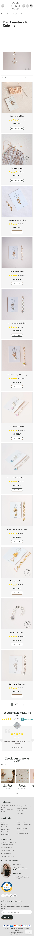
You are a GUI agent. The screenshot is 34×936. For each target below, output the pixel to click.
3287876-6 (6, 853)
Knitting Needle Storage (24, 806)
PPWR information (22, 833)
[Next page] (22, 704)
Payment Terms (5, 829)
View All (20, 813)
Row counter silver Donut (17, 426)
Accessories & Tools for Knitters (8, 806)
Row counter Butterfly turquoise (17, 478)
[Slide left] (13, 794)
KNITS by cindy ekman (16, 928)
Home (3, 14)
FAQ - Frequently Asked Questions (24, 825)
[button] (2, 6)
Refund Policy (21, 822)
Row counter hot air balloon (17, 323)
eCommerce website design (13, 934)
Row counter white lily (17, 272)
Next (32, 740)
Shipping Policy (6, 832)
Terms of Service (22, 828)
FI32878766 (7, 856)
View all (3, 765)
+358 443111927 (9, 850)
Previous (1, 740)
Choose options (17, 128)
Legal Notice (5, 834)
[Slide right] (21, 794)
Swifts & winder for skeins (8, 786)
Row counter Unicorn (17, 581)
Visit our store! (21, 831)
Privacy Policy (5, 827)
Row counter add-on (17, 116)
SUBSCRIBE (7, 917)
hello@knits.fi (8, 847)
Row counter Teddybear (17, 684)
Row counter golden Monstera (17, 529)
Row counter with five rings (17, 220)
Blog (2, 822)
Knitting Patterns (22, 811)
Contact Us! (4, 824)
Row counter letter (17, 168)
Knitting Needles (22, 808)
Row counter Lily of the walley (17, 375)
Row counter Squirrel (17, 632)
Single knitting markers (22, 786)
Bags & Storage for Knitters (7, 810)
